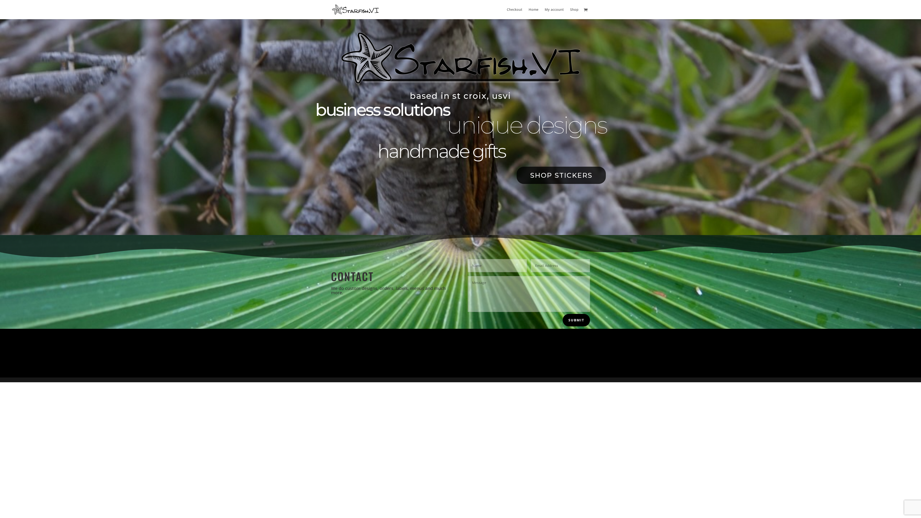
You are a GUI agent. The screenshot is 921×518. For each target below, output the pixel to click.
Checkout (514, 10)
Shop (574, 10)
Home (533, 10)
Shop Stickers (561, 175)
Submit (576, 320)
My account (554, 10)
